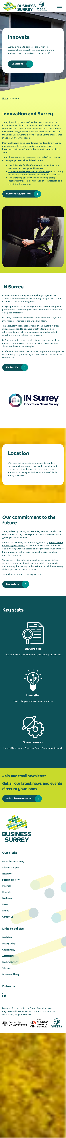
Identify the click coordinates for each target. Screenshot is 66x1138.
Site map (6, 968)
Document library (10, 974)
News (5, 904)
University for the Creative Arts (28, 165)
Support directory (10, 879)
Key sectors (12, 584)
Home (5, 98)
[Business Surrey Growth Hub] (33, 828)
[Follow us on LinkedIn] (4, 995)
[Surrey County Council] (56, 1023)
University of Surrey (22, 177)
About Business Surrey (13, 861)
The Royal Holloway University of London (28, 171)
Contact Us (12, 367)
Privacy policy (9, 943)
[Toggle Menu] (59, 6)
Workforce (7, 898)
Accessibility (8, 955)
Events (5, 910)
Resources (7, 873)
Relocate (6, 892)
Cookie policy (8, 949)
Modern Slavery (9, 962)
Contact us (17, 63)
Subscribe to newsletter (19, 798)
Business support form (18, 193)
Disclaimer (7, 937)
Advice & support (10, 867)
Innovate (6, 886)
